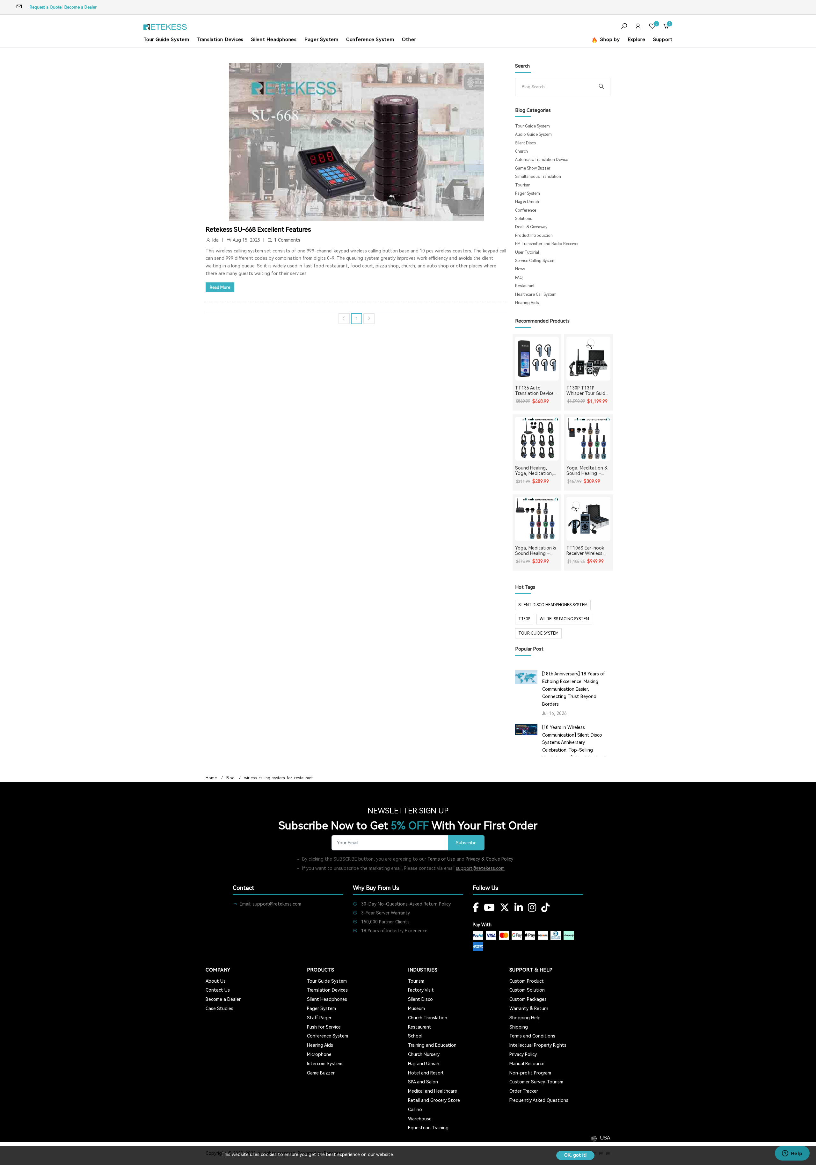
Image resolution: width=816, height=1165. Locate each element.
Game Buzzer (321, 1072)
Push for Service (324, 1027)
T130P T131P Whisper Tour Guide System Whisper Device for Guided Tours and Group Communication (587, 390)
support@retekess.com (480, 868)
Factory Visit (421, 990)
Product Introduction (534, 235)
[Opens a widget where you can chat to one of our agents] (792, 1154)
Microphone (319, 1054)
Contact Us (218, 990)
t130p (524, 619)
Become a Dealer (80, 7)
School (415, 1035)
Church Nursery (424, 1054)
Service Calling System (535, 260)
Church (521, 151)
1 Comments (287, 240)
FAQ (519, 277)
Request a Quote (46, 7)
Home (211, 778)
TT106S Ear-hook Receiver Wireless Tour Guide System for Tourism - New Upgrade (586, 550)
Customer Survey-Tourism (536, 1081)
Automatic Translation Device (541, 159)
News (520, 269)
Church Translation (427, 1017)
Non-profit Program (530, 1072)
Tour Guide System (166, 39)
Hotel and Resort (426, 1072)
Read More (220, 287)
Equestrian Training (428, 1127)
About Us (216, 981)
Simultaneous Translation (538, 176)
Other (409, 39)
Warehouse (420, 1118)
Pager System (321, 39)
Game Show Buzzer (532, 168)
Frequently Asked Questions (538, 1100)
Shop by (609, 39)
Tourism (522, 185)
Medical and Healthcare (432, 1091)
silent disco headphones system (552, 605)
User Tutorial (527, 252)
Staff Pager (319, 1017)
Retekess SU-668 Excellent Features (258, 229)
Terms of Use (441, 859)
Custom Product (526, 981)
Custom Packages (528, 999)
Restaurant (525, 286)
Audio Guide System (533, 134)
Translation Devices (220, 39)
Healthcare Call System (536, 294)
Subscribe (466, 843)
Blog (230, 778)
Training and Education (432, 1045)
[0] (652, 27)
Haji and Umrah (423, 1063)
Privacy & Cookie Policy (489, 859)
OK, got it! (575, 1155)
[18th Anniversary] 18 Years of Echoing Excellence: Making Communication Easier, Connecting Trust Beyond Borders (573, 689)
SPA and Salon (423, 1081)
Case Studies (219, 1008)
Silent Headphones (274, 39)
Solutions (523, 218)
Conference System (370, 39)
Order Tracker (523, 1091)
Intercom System (324, 1063)
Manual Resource (526, 1063)
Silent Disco (525, 143)
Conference (525, 210)
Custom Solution (527, 990)
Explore (636, 39)
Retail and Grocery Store (434, 1100)
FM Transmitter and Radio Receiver (547, 244)
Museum (416, 1008)
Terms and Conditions (532, 1035)
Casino (415, 1109)
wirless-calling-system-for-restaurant (278, 778)
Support (663, 39)
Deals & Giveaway (531, 227)
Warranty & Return (528, 1008)
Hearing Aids (527, 303)
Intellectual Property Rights (537, 1045)
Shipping (518, 1027)
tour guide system (538, 633)
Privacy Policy (523, 1054)
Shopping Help (525, 1017)
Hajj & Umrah (527, 202)
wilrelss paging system (564, 619)
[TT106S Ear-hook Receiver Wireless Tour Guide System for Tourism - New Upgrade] (588, 519)
